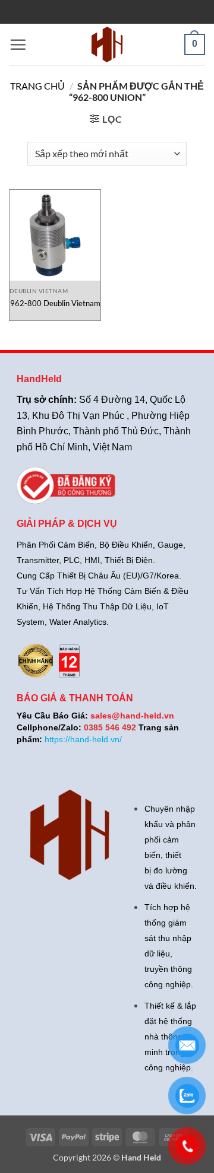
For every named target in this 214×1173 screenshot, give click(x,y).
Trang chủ (37, 85)
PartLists (113, 13)
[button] (18, 44)
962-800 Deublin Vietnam (55, 303)
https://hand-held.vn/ (83, 739)
